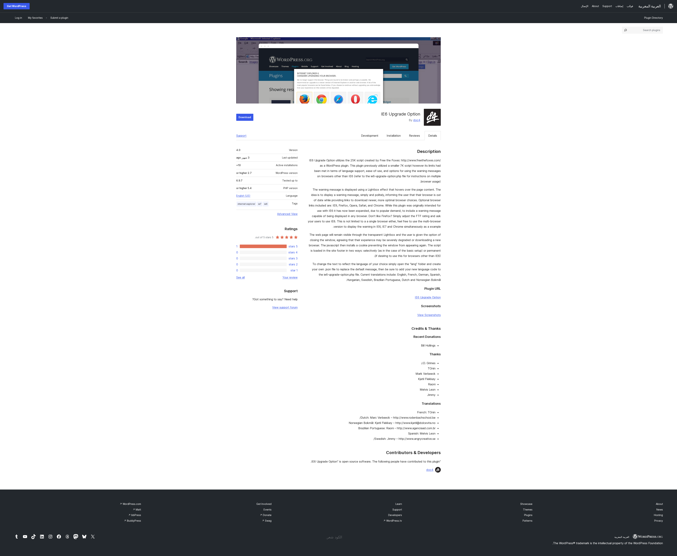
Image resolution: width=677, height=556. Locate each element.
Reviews (414, 135)
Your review (290, 277)
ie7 (259, 204)
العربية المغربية (621, 537)
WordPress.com (130, 503)
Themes (527, 509)
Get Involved (264, 503)
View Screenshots (429, 315)
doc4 (416, 120)
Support (241, 135)
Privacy (658, 520)
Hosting (658, 515)
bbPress (134, 515)
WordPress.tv (392, 520)
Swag (267, 520)
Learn (398, 503)
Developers (395, 515)
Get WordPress (16, 6)
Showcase (526, 503)
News (659, 509)
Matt (137, 509)
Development (369, 135)
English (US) (243, 195)
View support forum (285, 307)
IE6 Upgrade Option (428, 297)
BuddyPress (132, 520)
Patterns (527, 520)
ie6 (265, 204)
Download (245, 117)
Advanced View (287, 214)
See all (240, 277)
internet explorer (246, 204)
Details (432, 135)
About (659, 503)
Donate (266, 515)
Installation (394, 135)
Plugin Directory (653, 17)
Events (268, 509)
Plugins (528, 515)
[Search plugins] (625, 30)
